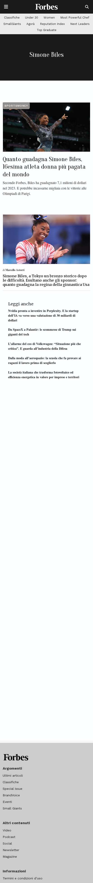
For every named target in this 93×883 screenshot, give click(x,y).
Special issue (12, 788)
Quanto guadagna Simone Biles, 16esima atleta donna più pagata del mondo (44, 167)
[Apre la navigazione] (6, 6)
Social (7, 843)
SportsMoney (16, 105)
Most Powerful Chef (74, 17)
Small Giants (12, 808)
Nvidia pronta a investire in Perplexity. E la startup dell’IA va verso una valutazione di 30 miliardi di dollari (43, 315)
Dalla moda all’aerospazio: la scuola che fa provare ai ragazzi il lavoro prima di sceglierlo (44, 360)
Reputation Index (52, 24)
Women (49, 17)
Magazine (10, 856)
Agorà (30, 24)
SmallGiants (12, 24)
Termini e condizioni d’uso (22, 878)
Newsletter (11, 850)
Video (7, 830)
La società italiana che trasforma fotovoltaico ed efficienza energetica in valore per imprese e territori (43, 374)
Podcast (9, 837)
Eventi (7, 802)
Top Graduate (46, 30)
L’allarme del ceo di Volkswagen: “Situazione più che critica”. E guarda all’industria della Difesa (44, 346)
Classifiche (12, 17)
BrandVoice (11, 795)
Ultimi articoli (13, 775)
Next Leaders (80, 24)
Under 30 (31, 17)
